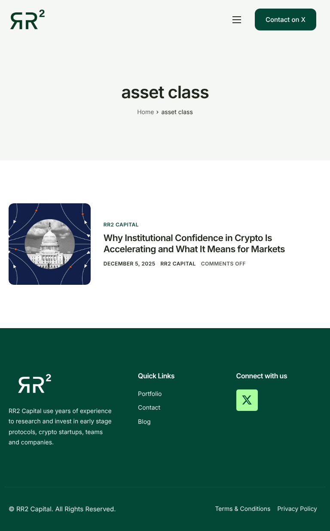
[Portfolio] (180, 394)
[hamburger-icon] (236, 19)
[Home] (27, 19)
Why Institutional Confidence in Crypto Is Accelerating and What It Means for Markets (194, 244)
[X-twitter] (247, 400)
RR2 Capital (121, 224)
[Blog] (180, 422)
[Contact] (180, 408)
